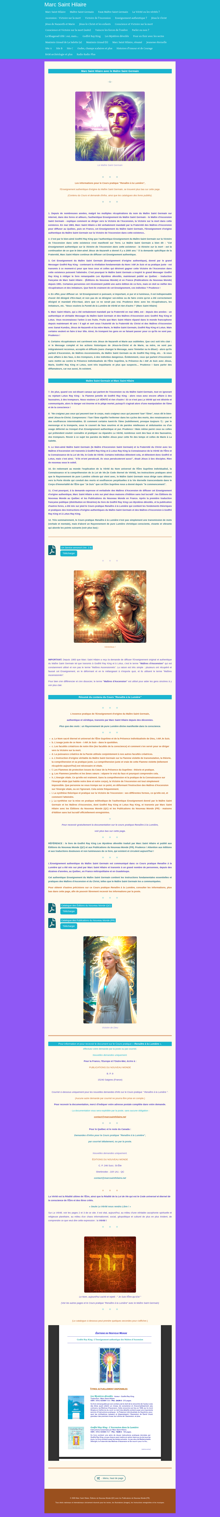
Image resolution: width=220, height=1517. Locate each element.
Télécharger (69, 553)
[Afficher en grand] (110, 126)
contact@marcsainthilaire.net (110, 1117)
